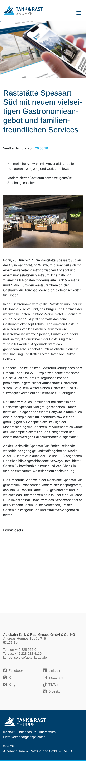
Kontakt (8, 732)
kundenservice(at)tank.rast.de (25, 657)
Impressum (47, 732)
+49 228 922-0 (25, 649)
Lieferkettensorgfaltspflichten (24, 737)
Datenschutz (27, 732)
